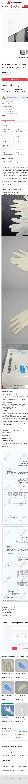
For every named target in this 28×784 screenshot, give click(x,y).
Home (2, 10)
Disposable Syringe (19, 734)
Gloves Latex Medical (22, 766)
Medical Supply (17, 10)
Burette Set (17, 737)
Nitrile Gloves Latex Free (8, 766)
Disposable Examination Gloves (10, 755)
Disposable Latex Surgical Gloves (10, 770)
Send (14, 648)
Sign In (3, 115)
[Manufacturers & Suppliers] (14, 2)
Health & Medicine (9, 10)
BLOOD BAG (4, 737)
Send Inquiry (14, 79)
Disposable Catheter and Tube (8, 740)
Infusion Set (4, 734)
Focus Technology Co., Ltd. (18, 778)
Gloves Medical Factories (8, 763)
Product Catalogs (22, 731)
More (2, 773)
